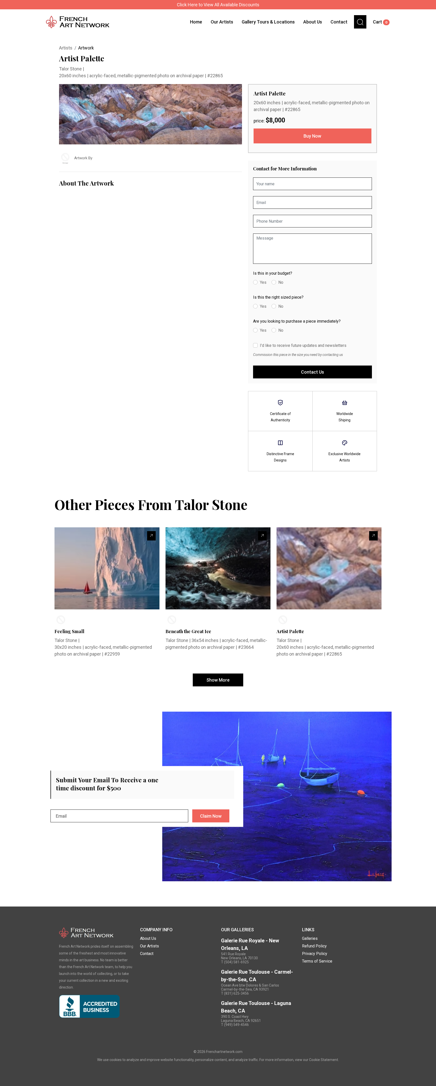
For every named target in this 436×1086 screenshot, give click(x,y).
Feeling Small (69, 631)
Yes (263, 282)
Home (196, 21)
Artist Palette (290, 631)
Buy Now (312, 136)
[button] (360, 22)
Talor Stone (71, 68)
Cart (380, 21)
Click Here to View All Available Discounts (218, 4)
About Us (312, 21)
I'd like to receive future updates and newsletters (303, 345)
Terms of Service (317, 961)
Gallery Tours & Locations (268, 21)
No (280, 282)
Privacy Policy (314, 953)
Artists (65, 47)
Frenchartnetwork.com (224, 1052)
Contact (339, 21)
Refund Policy (314, 946)
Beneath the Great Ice (188, 631)
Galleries (310, 938)
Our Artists (222, 21)
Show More (218, 680)
